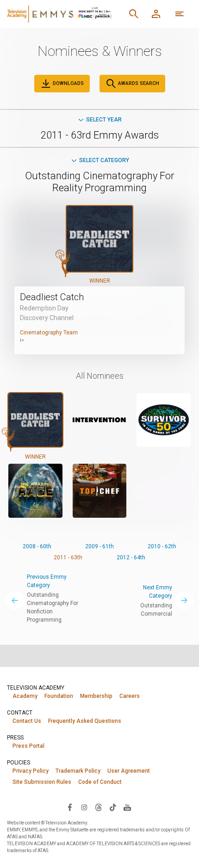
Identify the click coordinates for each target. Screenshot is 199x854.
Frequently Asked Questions (84, 721)
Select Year (104, 119)
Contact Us (26, 721)
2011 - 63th (68, 557)
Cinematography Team (49, 332)
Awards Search (138, 83)
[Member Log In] (156, 14)
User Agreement (128, 771)
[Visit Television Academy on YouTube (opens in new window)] (127, 806)
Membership (96, 696)
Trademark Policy (78, 771)
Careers (129, 696)
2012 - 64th (131, 557)
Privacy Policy (30, 771)
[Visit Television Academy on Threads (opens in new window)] (99, 806)
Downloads (67, 83)
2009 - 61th (99, 546)
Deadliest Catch (52, 297)
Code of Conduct (100, 782)
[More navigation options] (179, 14)
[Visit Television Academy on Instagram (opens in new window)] (84, 806)
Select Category (104, 160)
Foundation (58, 696)
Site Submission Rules (41, 782)
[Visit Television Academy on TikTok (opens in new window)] (113, 806)
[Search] (134, 14)
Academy (24, 696)
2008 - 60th (37, 546)
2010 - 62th (162, 546)
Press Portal (28, 746)
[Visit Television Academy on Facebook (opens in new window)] (70, 806)
